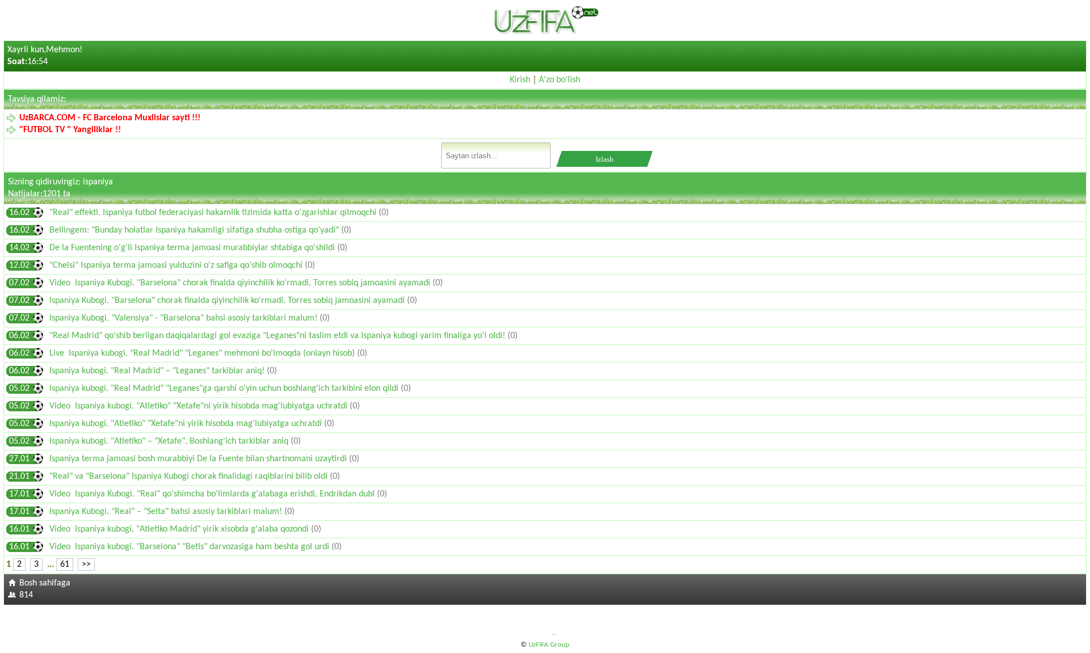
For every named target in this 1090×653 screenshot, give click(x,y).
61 (64, 564)
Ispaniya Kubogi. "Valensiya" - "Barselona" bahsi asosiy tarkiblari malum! (184, 318)
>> (86, 564)
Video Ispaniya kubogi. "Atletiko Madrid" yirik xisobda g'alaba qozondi (180, 529)
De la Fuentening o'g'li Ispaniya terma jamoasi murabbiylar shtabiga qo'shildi (193, 247)
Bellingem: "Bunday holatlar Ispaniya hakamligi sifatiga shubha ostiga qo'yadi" (195, 230)
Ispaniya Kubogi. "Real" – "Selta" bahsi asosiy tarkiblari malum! (166, 511)
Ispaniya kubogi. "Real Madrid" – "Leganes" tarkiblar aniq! (158, 371)
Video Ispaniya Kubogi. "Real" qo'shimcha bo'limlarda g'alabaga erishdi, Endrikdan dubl (213, 494)
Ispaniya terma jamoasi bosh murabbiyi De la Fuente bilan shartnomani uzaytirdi (199, 459)
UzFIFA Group (549, 644)
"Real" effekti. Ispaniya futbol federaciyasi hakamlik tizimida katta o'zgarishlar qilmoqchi (214, 212)
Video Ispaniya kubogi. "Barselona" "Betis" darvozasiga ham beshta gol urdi (190, 546)
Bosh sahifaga (44, 583)
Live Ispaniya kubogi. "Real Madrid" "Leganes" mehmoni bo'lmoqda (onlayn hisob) (203, 353)
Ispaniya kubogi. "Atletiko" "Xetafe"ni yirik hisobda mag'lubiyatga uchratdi (186, 423)
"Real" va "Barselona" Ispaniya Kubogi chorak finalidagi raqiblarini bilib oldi (189, 476)
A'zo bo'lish (559, 80)
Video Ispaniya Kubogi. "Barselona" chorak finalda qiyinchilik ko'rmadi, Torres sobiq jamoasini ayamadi (241, 283)
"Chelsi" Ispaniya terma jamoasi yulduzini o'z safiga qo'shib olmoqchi (177, 265)
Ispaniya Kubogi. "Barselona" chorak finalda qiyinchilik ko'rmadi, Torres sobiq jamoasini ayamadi (228, 300)
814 (26, 595)
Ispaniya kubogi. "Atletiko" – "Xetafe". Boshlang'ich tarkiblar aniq (170, 441)
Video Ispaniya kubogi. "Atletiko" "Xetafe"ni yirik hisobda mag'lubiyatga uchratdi (199, 406)
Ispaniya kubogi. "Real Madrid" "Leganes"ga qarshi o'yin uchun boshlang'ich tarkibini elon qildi (225, 388)
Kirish (520, 80)
